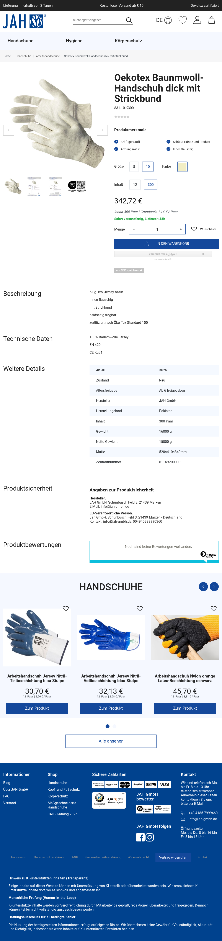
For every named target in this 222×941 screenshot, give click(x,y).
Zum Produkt (37, 708)
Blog (6, 783)
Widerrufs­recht (138, 857)
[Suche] (129, 21)
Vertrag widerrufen (173, 857)
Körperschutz (58, 796)
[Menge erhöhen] (180, 229)
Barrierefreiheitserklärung (103, 857)
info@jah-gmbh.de (203, 819)
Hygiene (74, 40)
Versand (9, 803)
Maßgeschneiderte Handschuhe (62, 805)
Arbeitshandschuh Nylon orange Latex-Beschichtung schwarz (185, 678)
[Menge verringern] (133, 229)
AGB (75, 857)
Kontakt (203, 857)
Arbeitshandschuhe (47, 56)
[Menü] (123, 794)
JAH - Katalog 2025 (62, 814)
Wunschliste (208, 229)
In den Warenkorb (173, 244)
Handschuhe (23, 56)
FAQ (6, 796)
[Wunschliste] (182, 22)
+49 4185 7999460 (203, 813)
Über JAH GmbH (15, 789)
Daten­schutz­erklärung (49, 857)
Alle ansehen (111, 741)
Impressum (19, 857)
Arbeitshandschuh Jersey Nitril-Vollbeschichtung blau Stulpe (111, 678)
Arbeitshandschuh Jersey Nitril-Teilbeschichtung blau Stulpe (37, 678)
